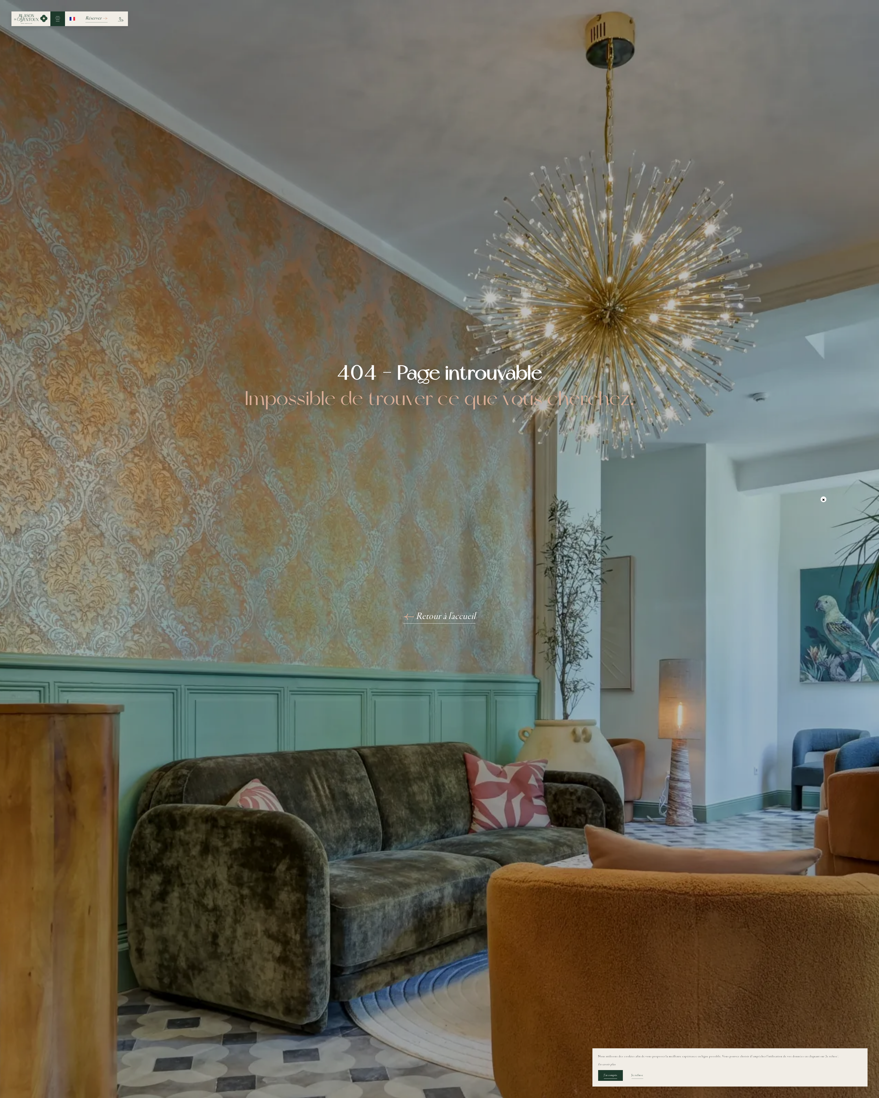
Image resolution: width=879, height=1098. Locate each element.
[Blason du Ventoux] (30, 18)
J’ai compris (610, 1075)
